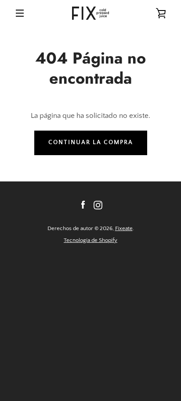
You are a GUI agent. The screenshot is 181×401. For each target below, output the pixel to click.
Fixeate (124, 228)
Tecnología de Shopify (90, 240)
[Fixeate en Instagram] (98, 205)
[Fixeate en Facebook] (83, 205)
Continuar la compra (90, 142)
